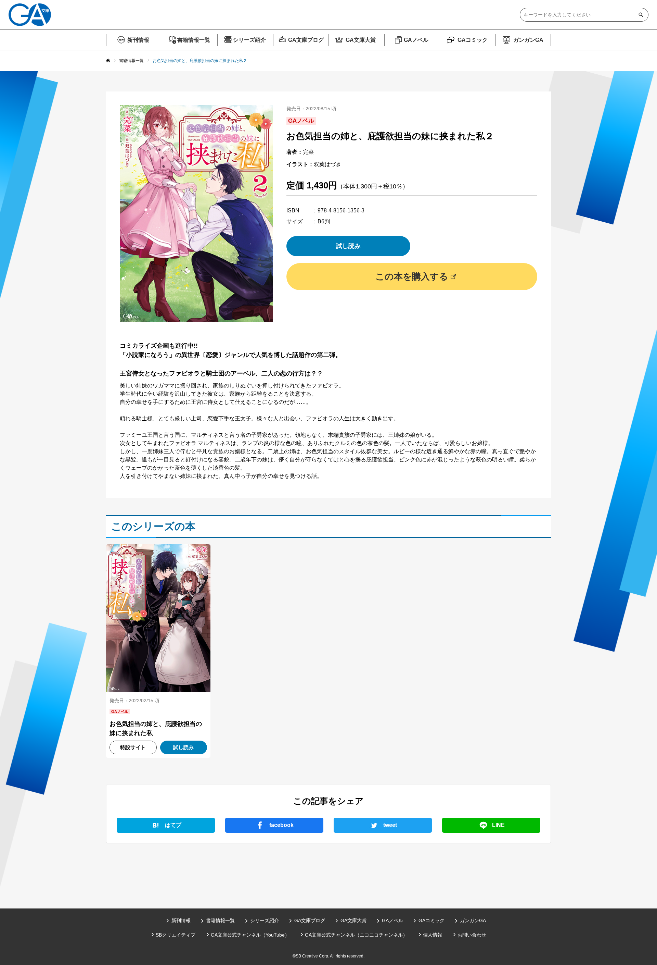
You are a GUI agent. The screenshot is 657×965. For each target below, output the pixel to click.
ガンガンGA (528, 40)
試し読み (348, 246)
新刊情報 (138, 40)
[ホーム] (108, 61)
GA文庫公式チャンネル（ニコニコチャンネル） (356, 935)
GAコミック (473, 40)
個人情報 (432, 935)
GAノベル (416, 40)
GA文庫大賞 (361, 40)
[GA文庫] (30, 14)
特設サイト (133, 747)
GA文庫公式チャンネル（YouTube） (250, 935)
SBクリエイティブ (175, 935)
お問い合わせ (472, 935)
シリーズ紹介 (249, 40)
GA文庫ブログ (306, 40)
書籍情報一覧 (193, 40)
